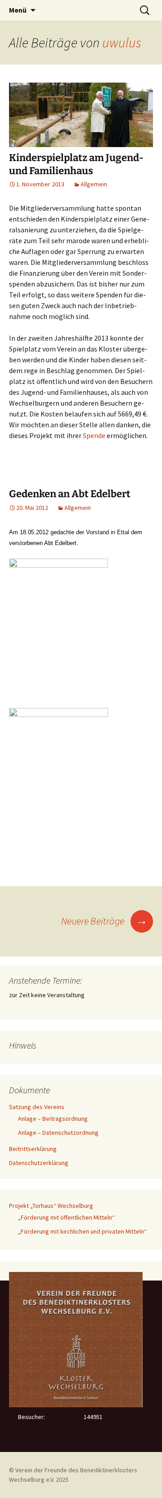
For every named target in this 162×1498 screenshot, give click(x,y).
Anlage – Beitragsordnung (53, 1118)
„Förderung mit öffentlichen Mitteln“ (66, 1217)
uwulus (121, 42)
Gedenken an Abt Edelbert (69, 494)
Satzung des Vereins (36, 1107)
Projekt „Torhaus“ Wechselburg (51, 1206)
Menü (18, 9)
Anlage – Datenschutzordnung (58, 1132)
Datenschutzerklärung (38, 1163)
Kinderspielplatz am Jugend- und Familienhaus (76, 164)
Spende (94, 435)
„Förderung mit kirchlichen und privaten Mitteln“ (82, 1231)
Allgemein (94, 184)
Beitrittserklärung (33, 1149)
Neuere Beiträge (104, 921)
